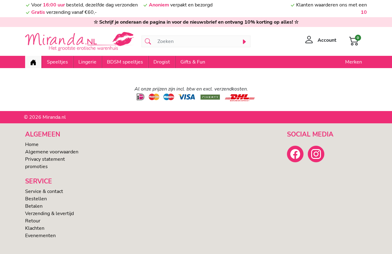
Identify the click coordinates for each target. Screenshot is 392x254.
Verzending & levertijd (49, 213)
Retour (32, 220)
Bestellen (36, 198)
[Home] (33, 62)
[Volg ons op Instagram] (316, 154)
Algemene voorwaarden (51, 151)
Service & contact (44, 191)
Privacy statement (45, 159)
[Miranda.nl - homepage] (79, 41)
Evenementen (40, 235)
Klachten (34, 228)
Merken (353, 62)
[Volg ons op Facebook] (295, 154)
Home (32, 144)
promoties (36, 166)
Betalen (34, 206)
